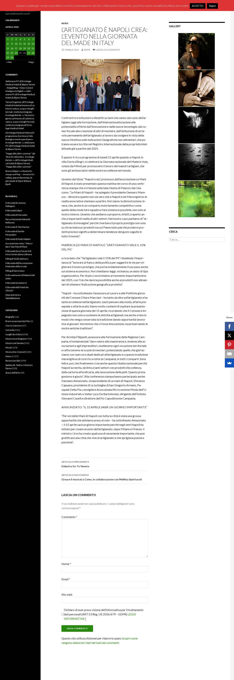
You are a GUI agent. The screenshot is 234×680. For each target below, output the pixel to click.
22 (7, 53)
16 (12, 48)
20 (28, 48)
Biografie (9, 316)
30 (12, 57)
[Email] (229, 353)
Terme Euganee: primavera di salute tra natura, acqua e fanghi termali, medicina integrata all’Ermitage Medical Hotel (20, 122)
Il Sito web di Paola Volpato (18, 239)
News (64, 23)
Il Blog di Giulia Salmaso (16, 258)
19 (24, 48)
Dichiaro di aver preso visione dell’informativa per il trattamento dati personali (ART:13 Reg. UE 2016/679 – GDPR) (104, 614)
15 (7, 48)
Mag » (31, 62)
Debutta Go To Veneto (75, 464)
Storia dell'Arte (12, 372)
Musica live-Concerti (15, 352)
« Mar (9, 62)
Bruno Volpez (12, 171)
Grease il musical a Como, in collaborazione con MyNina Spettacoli (101, 477)
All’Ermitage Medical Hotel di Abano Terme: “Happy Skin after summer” (19, 163)
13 (28, 43)
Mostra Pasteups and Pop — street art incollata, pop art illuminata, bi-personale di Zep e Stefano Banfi (20, 178)
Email (65, 579)
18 (20, 48)
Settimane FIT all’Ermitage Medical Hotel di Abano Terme (20, 94)
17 (16, 48)
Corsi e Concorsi (13, 325)
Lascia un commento (108, 49)
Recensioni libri (12, 360)
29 (7, 57)
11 (20, 43)
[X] (229, 335)
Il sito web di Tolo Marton (17, 227)
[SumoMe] (229, 362)
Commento (69, 517)
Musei (8, 347)
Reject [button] (212, 5)
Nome (66, 563)
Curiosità (9, 330)
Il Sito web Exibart (13, 210)
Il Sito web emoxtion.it (16, 282)
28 (33, 53)
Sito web (66, 594)
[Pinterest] (229, 344)
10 (16, 43)
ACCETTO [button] (197, 5)
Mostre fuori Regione (15, 338)
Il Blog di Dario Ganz (15, 270)
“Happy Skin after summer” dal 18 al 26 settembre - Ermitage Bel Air (20, 156)
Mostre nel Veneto (14, 343)
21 (33, 48)
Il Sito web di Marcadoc (16, 215)
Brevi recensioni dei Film (17, 321)
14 (33, 43)
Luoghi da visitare (13, 334)
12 (24, 43)
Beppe (87, 49)
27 (28, 53)
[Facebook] (229, 326)
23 (12, 53)
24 (16, 53)
